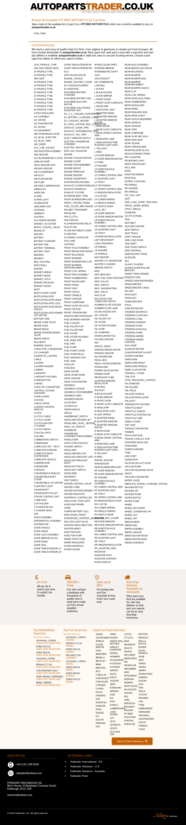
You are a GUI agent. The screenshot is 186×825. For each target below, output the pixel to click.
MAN (126, 641)
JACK (97, 75)
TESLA (141, 691)
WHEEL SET (131, 518)
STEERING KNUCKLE (136, 329)
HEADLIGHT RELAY (74, 466)
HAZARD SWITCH (73, 446)
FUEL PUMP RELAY (74, 354)
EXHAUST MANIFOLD (75, 189)
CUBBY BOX (40, 500)
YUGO (141, 729)
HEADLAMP (70, 450)
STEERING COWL (134, 319)
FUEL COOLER (72, 323)
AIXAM (99, 634)
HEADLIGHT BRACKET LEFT (78, 457)
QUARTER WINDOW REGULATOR (104, 382)
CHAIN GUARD (41, 396)
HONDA (114, 653)
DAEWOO (101, 695)
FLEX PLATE (70, 227)
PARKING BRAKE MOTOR (107, 350)
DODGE (100, 713)
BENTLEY (101, 661)
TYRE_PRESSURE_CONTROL (140, 380)
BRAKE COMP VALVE (45, 322)
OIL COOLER (101, 315)
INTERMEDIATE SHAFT (106, 71)
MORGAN (129, 679)
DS (97, 716)
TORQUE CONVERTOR (136, 428)
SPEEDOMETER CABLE (137, 287)
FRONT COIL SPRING (75, 271)
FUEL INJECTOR (72, 340)
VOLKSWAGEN (146, 719)
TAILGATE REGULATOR (137, 397)
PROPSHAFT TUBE (104, 377)
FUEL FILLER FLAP (74, 326)
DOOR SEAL (40, 545)
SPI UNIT (129, 291)
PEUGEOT (129, 707)
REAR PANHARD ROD (136, 112)
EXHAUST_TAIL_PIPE (75, 134)
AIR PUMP (39, 182)
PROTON (143, 634)
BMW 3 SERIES (48, 683)
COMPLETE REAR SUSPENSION (43, 454)
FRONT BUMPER (73, 258)
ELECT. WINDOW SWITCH (77, 138)
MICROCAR (130, 665)
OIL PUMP (99, 329)
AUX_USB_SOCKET (44, 148)
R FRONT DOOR (102, 400)
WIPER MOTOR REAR (136, 539)
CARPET (38, 383)
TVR (140, 701)
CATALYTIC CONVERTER (47, 387)
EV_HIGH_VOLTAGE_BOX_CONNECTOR (85, 124)
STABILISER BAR (133, 301)
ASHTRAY (39, 217)
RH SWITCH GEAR (104, 514)
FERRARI (100, 723)
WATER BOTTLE (133, 497)
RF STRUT (99, 494)
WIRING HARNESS (134, 542)
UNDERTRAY (131, 459)
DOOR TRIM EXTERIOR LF (47, 548)
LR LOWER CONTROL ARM (108, 226)
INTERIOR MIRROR (104, 68)
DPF (36, 514)
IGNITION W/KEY (72, 528)
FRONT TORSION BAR (75, 312)
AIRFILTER (39, 192)
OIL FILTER (100, 322)
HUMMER (115, 656)
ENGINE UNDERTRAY (75, 178)
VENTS (128, 473)
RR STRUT (100, 541)
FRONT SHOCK (72, 292)
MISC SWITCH (101, 285)
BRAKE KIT (39, 231)
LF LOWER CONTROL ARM (108, 175)
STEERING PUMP (134, 332)
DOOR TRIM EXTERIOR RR (78, 68)
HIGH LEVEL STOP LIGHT (77, 501)
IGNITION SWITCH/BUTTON (78, 525)
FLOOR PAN (70, 234)
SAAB (141, 656)
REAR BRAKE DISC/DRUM (138, 68)
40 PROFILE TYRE (43, 82)
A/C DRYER (40, 120)
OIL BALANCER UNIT (105, 311)
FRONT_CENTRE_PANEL (77, 203)
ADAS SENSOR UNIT (44, 165)
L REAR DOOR (102, 126)
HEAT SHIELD (71, 480)
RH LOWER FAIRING (104, 508)
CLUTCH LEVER (42, 420)
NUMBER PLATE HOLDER (107, 305)
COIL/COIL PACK (42, 433)
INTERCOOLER (72, 549)
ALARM (38, 196)
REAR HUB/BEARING (135, 102)
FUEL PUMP (70, 347)
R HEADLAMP (101, 407)
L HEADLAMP (101, 106)
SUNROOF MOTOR (134, 349)
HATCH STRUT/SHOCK (76, 443)
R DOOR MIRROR (103, 397)
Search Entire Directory (131, 741)
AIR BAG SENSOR (43, 168)
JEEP (112, 684)
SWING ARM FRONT (135, 363)
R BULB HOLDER (103, 394)
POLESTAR (130, 717)
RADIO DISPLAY (102, 562)
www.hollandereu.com (19, 795)
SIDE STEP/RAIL (133, 250)
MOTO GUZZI (131, 686)
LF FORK (99, 162)
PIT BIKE (128, 714)
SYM (140, 684)
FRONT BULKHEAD (74, 255)
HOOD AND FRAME (74, 504)
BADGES (38, 234)
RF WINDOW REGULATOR (107, 501)
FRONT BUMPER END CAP (78, 261)
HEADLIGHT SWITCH (75, 470)
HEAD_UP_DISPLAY (74, 427)
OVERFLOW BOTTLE (105, 336)
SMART (142, 670)
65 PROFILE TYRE (43, 99)
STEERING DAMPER (135, 322)
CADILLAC (101, 675)
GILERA (114, 637)
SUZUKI (142, 681)
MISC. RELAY (101, 292)
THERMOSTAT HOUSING (137, 404)
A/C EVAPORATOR (43, 123)
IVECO (113, 677)
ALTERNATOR (41, 203)
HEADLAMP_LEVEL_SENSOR (79, 423)
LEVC (113, 721)
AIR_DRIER (40, 144)
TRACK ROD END (134, 435)
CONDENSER (41, 466)
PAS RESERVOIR (103, 356)
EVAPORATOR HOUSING (77, 182)
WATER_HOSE (132, 480)
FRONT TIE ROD (72, 309)
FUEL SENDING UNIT (75, 357)
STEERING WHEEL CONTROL (134, 340)
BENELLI (100, 657)
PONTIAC (129, 720)
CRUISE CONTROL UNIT (46, 496)
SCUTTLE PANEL (133, 216)
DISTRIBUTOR (41, 524)
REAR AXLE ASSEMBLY (137, 65)
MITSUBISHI (130, 675)
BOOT (37, 289)
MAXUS (128, 648)
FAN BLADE (70, 213)
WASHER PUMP (133, 494)
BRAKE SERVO (42, 338)
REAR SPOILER (133, 126)
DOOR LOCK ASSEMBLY (46, 534)
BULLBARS (40, 342)
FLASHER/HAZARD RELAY (78, 223)
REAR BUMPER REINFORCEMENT (134, 83)
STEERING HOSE (133, 326)
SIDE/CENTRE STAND (136, 254)
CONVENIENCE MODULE (47, 473)
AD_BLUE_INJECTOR (45, 137)
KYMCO (114, 705)
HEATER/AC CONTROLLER (78, 497)
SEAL (127, 219)
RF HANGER (100, 477)
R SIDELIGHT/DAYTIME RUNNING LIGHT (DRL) (106, 448)
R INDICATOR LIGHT (104, 411)
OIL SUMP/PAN (102, 332)
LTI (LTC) (128, 637)
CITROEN (101, 685)
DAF (98, 699)
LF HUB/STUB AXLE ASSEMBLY (104, 170)
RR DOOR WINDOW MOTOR (108, 525)
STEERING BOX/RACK (136, 312)
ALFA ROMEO (103, 637)
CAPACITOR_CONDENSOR (48, 349)
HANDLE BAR (71, 439)
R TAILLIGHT (100, 453)
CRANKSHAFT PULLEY (46, 493)
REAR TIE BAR (132, 143)
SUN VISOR (131, 345)
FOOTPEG (69, 244)
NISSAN (128, 693)
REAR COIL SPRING (135, 95)
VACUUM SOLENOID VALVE (139, 470)
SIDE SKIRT (131, 243)
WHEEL (128, 504)
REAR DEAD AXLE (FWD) (137, 98)
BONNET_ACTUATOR (45, 224)
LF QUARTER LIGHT (104, 178)
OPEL (127, 700)
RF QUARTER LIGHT (105, 490)
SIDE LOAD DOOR (134, 240)
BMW (98, 664)
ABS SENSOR (41, 154)
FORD (113, 634)
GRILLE (68, 413)
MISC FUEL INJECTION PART (109, 278)
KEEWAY (114, 691)
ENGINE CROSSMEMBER (77, 165)
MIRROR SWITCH (103, 267)
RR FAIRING (131, 185)
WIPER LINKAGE (133, 532)
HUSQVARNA (117, 660)
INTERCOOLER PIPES (105, 65)
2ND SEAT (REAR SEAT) (46, 68)
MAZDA (128, 651)
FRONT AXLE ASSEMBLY (77, 248)
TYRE (127, 453)
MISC (97, 271)
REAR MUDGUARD (134, 105)
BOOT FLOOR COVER (45, 293)
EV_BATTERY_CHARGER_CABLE (81, 117)
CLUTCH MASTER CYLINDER (43, 424)
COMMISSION (41, 443)
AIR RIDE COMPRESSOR (47, 186)
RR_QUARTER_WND (105, 548)
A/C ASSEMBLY (42, 116)
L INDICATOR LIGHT (104, 109)
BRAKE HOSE (41, 326)
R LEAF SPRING (102, 414)
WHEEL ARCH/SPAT (135, 508)
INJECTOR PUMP (73, 535)
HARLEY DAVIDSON (115, 648)
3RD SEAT (39, 78)
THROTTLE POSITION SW (138, 415)
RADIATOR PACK (103, 555)
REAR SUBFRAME (134, 133)
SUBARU (143, 677)
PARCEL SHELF (102, 346)
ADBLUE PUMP (42, 161)
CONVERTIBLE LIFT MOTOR (48, 483)
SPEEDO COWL (133, 277)
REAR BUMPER (133, 75)
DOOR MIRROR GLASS (46, 538)
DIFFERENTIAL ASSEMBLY (47, 521)
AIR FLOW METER (43, 179)
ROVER (142, 647)
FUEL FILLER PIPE (73, 330)
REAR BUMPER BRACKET (108, 467)
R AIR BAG (99, 387)
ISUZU (113, 674)
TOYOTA (142, 694)
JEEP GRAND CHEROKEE (49, 677)
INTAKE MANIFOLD (74, 546)
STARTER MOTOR (134, 308)
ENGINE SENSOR (73, 175)
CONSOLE (39, 470)
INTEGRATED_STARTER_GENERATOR (84, 518)
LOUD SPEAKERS (103, 243)
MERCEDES (130, 658)
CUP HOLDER (41, 503)
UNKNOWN (144, 712)
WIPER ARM (131, 525)
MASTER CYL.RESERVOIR (108, 261)
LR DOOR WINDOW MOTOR (108, 216)
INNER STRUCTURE (74, 539)
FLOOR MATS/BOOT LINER (78, 230)
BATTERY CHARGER (44, 241)
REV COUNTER (133, 157)
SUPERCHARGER (134, 356)
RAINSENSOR (101, 463)
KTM (112, 701)
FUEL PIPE (69, 344)
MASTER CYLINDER (104, 264)
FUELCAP (69, 364)
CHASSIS (39, 400)
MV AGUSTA (130, 689)
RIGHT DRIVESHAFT (135, 164)
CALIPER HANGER (43, 366)
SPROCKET (131, 298)
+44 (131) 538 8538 (27, 764)
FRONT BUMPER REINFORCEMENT (73, 266)
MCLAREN (129, 655)
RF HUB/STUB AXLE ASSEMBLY (104, 482)
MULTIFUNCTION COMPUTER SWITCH (105, 300)
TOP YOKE (130, 425)
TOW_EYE (130, 376)
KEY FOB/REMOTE (104, 82)
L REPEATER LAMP (104, 139)
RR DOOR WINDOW (104, 521)
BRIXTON (100, 668)
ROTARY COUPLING (135, 181)
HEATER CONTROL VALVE (77, 483)
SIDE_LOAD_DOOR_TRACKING (141, 202)
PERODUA (129, 703)
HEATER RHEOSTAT (74, 494)
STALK (128, 305)
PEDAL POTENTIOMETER (107, 363)
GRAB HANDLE (72, 409)
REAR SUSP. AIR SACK (136, 136)
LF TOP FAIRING (102, 185)
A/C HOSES (40, 127)
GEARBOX (69, 385)
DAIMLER (101, 706)
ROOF (128, 171)
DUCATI (100, 720)
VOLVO (142, 722)
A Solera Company (165, 816)
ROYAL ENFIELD (143, 651)
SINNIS (142, 663)
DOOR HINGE (41, 531)
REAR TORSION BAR (135, 147)
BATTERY (39, 237)
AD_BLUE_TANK (42, 141)
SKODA (142, 667)
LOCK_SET (100, 210)
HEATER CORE (72, 487)
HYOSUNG (115, 663)
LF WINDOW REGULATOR (107, 192)
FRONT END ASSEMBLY (76, 274)
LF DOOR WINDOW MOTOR (108, 159)
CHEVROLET (102, 678)
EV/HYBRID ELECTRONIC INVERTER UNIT (77, 109)
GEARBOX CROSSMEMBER (78, 392)
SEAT (127, 198)
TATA (140, 687)
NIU (126, 696)
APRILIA (100, 641)
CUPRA (100, 688)
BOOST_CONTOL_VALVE (47, 227)
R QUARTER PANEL (104, 418)
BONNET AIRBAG (43, 272)
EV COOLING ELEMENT (76, 85)
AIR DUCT (39, 175)
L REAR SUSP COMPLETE (108, 129)
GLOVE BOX (70, 402)
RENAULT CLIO (48, 665)
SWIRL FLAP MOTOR (135, 370)
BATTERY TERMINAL (44, 248)
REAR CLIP (130, 91)
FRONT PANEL (71, 285)
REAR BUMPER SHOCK (137, 88)
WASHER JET (132, 491)
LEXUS (113, 728)
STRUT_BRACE (133, 209)
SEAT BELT (130, 223)
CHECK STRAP (42, 403)
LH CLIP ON (100, 196)
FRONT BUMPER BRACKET (78, 199)
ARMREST (39, 213)
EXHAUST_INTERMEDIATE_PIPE (81, 131)
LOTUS (128, 634)
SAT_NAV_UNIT (133, 195)
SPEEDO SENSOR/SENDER (139, 281)
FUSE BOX (69, 368)
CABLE (37, 359)
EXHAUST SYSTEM (74, 192)
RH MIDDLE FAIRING (105, 511)
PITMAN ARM (101, 367)
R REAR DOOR (102, 431)
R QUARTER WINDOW (105, 421)
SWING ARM (131, 359)
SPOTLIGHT (131, 294)
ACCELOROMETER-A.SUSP (48, 158)
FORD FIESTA (48, 653)
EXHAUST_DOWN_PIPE (76, 127)
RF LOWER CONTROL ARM (108, 487)
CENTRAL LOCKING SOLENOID (44, 391)
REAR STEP (131, 129)
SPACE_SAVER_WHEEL (137, 205)
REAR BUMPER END (135, 78)
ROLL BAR (130, 167)
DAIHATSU (101, 702)
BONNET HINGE (42, 275)
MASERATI (129, 644)
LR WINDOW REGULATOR (107, 236)
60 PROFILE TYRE (43, 96)
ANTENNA (39, 210)
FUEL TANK (40, 33)
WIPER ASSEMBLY (134, 529)
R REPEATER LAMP (104, 444)
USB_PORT (130, 456)
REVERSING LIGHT (134, 160)
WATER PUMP (132, 501)
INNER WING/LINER (74, 542)
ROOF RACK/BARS (134, 174)
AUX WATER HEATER (45, 220)
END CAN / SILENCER (75, 151)
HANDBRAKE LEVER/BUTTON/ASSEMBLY (78, 435)
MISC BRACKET (102, 274)
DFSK (99, 709)
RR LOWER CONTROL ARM (108, 534)
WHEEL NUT (131, 515)
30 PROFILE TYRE (43, 71)
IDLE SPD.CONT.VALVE (76, 522)
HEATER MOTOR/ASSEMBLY (79, 490)
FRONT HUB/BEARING (75, 278)
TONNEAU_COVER (134, 373)
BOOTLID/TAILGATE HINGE (47, 300)
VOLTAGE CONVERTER (137, 477)
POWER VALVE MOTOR (106, 370)
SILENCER (130, 257)
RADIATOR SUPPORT (105, 558)
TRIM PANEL (131, 446)
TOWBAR (129, 432)
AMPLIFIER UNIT (42, 206)
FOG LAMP (69, 241)
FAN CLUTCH (71, 216)
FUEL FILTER (71, 333)
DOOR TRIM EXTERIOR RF (78, 65)
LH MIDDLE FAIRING (104, 203)
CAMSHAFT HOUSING (45, 376)
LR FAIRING (100, 247)
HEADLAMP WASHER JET (77, 420)
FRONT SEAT (71, 288)
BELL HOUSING (42, 262)
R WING (98, 457)
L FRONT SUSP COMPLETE (108, 103)
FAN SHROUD (71, 220)
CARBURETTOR (42, 380)
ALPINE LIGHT (41, 199)
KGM (112, 694)
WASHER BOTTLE (134, 487)
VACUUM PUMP (133, 466)
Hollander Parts (79, 775)
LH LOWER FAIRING (104, 199)
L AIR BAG (99, 85)
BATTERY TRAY (42, 251)
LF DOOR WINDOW (104, 155)
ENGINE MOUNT (72, 168)
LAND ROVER (114, 713)
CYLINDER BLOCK (43, 507)
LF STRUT (99, 182)
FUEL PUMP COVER (74, 350)
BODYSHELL (40, 265)
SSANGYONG (145, 674)
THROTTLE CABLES (135, 411)
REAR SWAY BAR (134, 140)
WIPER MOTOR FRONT (136, 536)
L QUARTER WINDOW (105, 116)
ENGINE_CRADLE (73, 78)
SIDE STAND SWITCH (136, 247)
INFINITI (114, 670)
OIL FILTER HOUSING (105, 325)
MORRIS (128, 682)
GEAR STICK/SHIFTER (75, 382)
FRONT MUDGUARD (74, 281)
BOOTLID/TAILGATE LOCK (47, 303)
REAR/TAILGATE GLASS (137, 150)
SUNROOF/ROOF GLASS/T (138, 352)
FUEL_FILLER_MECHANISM (78, 206)
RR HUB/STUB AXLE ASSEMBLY (104, 529)
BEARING (39, 255)
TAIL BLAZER (131, 387)
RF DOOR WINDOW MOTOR (108, 474)
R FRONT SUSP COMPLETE (108, 404)
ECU (66, 71)
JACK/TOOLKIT (102, 78)
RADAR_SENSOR (103, 460)
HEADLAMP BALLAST (75, 453)
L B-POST (99, 89)
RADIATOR (100, 552)
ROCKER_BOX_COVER (106, 518)
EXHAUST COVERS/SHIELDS (79, 185)
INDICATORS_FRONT (75, 515)
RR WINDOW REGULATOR (108, 545)
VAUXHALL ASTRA (48, 659)
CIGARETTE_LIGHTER (45, 356)
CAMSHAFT (40, 373)
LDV (112, 718)
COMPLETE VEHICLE (45, 459)
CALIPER (38, 363)
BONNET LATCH (42, 279)
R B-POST (99, 390)
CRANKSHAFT (41, 489)
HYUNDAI (115, 667)
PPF (96, 343)
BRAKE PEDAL (41, 329)
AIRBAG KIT (40, 189)
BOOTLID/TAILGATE (44, 296)
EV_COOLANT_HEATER (76, 121)
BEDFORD (101, 654)
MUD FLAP (100, 295)
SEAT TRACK (131, 233)
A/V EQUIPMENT (42, 130)
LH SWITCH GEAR (103, 206)
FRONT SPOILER (73, 299)
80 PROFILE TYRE (43, 109)
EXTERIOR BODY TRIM (76, 196)
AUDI (98, 650)
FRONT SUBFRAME (74, 302)
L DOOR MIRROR (103, 96)
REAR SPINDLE (133, 122)
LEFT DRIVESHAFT (104, 240)
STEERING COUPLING (136, 315)
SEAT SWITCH (132, 230)
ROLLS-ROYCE (142, 642)
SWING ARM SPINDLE (136, 366)
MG (126, 662)
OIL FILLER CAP (102, 318)
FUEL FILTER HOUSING (76, 337)
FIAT (98, 726)
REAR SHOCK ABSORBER (138, 119)
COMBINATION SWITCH (46, 439)
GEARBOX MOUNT (73, 399)
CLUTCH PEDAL (42, 429)
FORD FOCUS (48, 647)
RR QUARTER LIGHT (105, 538)
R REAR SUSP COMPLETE (108, 434)
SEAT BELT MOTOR (134, 226)
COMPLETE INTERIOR (45, 450)
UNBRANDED (145, 708)
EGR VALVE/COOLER (75, 75)
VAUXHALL (144, 715)
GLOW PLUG (70, 406)
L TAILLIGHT (100, 148)
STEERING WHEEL (134, 336)
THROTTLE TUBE (133, 418)
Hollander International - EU (86, 761)
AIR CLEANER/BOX (44, 172)
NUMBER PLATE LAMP (106, 308)
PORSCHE (129, 724)
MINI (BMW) (130, 669)
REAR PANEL (131, 109)
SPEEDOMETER (133, 284)
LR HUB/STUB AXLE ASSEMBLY (104, 221)
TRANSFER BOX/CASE (136, 442)
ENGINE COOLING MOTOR (78, 158)
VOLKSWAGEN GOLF (48, 671)
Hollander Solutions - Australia (87, 771)
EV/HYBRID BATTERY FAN (77, 98)
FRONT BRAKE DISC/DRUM (78, 251)
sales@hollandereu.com (28, 773)
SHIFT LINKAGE (133, 237)
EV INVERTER (71, 89)
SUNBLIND (130, 212)
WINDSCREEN (132, 522)
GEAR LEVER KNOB (74, 375)
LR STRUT (99, 233)
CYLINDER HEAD (43, 510)
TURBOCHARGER (134, 449)
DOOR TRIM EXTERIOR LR (47, 552)
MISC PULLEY (101, 281)
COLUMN (39, 436)
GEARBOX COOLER (74, 388)
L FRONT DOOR (102, 99)
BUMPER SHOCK (43, 345)
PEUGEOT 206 (73, 656)
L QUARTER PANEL (104, 113)
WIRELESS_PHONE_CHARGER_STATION (146, 484)
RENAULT (143, 637)
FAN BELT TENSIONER (75, 210)
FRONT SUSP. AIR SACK (76, 305)
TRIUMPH (143, 698)
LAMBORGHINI (117, 708)
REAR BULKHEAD (134, 71)
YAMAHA (142, 726)
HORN (67, 508)
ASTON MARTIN (100, 645)
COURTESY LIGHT (43, 486)
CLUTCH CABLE (42, 416)
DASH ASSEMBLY (43, 517)
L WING (98, 152)
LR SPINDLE (100, 254)
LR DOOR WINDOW (104, 213)
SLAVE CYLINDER (134, 264)
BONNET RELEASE (44, 282)
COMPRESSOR (42, 463)
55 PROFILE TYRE (43, 92)
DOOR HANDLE (42, 528)
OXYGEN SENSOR (104, 339)
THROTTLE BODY (134, 408)
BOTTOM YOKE (42, 319)
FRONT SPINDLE (73, 295)
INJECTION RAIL (72, 532)
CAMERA (38, 370)
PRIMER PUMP (102, 374)
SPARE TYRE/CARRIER (137, 274)
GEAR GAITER (71, 371)
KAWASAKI (115, 687)
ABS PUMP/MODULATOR (47, 134)
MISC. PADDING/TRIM (105, 288)
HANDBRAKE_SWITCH (76, 416)
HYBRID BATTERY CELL (76, 511)
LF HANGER (100, 166)
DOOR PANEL (41, 541)
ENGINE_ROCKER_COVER (78, 82)
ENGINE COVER (72, 161)
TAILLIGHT (130, 401)
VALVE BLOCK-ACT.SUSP (138, 463)
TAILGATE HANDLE (134, 394)
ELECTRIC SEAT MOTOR (77, 147)
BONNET (38, 269)
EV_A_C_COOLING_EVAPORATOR (82, 114)
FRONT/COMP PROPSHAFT (78, 316)
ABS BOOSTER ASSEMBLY (47, 151)
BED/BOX (39, 258)
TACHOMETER (132, 383)
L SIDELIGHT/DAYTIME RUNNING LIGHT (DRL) (106, 143)
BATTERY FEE (41, 244)
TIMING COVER (132, 421)
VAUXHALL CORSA (48, 641)
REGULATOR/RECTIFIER (137, 154)
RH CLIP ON (100, 504)
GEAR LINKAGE (72, 378)
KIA (111, 698)
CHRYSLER (102, 681)
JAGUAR (114, 681)
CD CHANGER (41, 352)
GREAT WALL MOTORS (117, 642)
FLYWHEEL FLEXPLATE (76, 237)
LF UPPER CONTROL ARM (108, 189)
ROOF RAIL (130, 178)
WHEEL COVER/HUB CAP (138, 511)
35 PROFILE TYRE (43, 75)
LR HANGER (100, 250)
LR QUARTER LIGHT (105, 229)
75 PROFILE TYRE (43, 106)
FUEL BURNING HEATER (77, 319)
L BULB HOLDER (103, 92)
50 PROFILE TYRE (43, 89)
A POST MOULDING (44, 113)
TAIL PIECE (130, 390)
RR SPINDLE (131, 192)
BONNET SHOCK (42, 286)
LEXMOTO (115, 725)
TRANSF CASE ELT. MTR (137, 439)
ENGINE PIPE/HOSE (74, 172)
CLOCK (38, 413)
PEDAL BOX (100, 360)
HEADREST (70, 477)
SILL (127, 261)
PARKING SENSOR (104, 353)
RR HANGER (131, 188)
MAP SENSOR (101, 257)
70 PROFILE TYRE (43, 103)
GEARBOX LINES (73, 395)
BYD (98, 671)
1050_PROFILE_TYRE (45, 65)
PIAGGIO (128, 710)
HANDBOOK (70, 430)
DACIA (99, 692)
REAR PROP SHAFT (135, 115)
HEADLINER (70, 473)
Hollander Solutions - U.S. (85, 766)
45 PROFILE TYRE (43, 85)
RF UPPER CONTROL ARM (108, 497)
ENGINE (68, 154)
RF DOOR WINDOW (104, 470)
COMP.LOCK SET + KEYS (47, 446)
